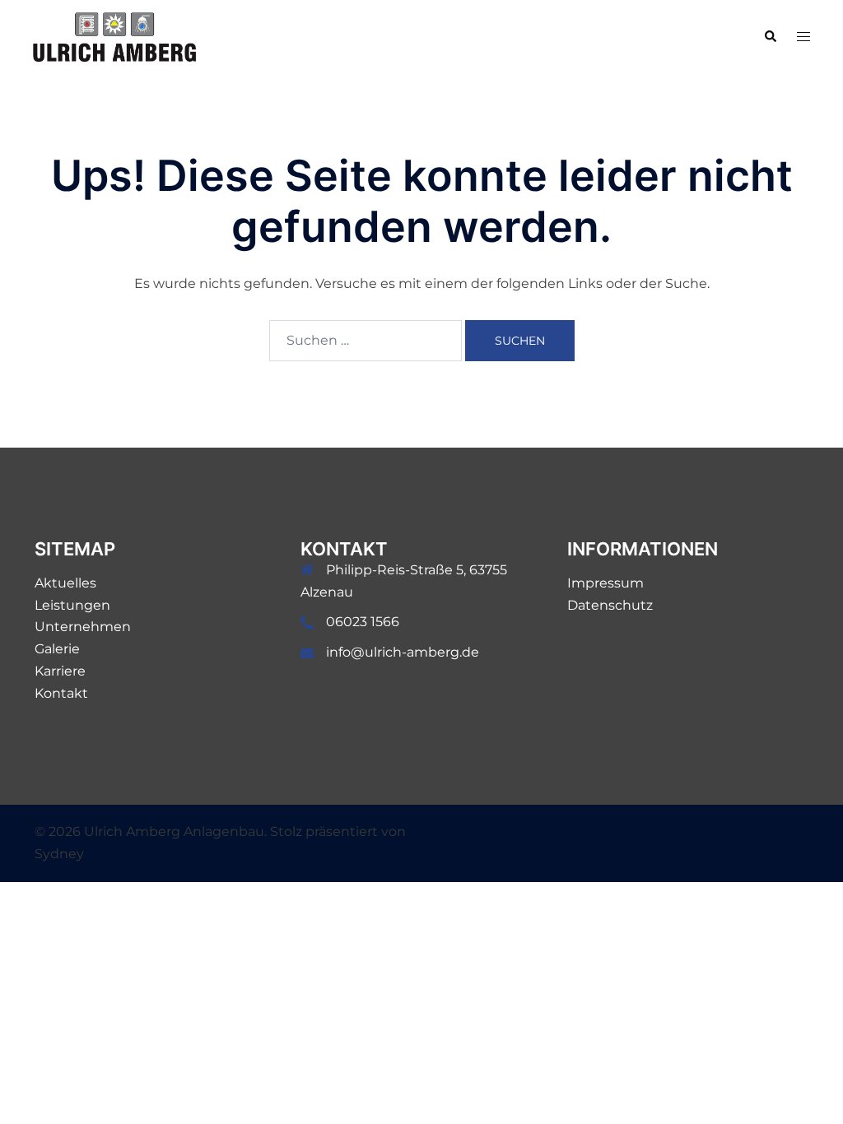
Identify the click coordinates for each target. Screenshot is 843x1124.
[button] (769, 37)
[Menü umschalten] (803, 37)
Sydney (59, 854)
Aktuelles (65, 583)
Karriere (60, 671)
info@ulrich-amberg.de (402, 652)
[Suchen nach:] (365, 340)
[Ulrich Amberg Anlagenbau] (114, 36)
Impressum (605, 583)
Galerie (57, 649)
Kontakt (61, 693)
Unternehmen (83, 626)
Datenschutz (610, 605)
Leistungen (72, 605)
